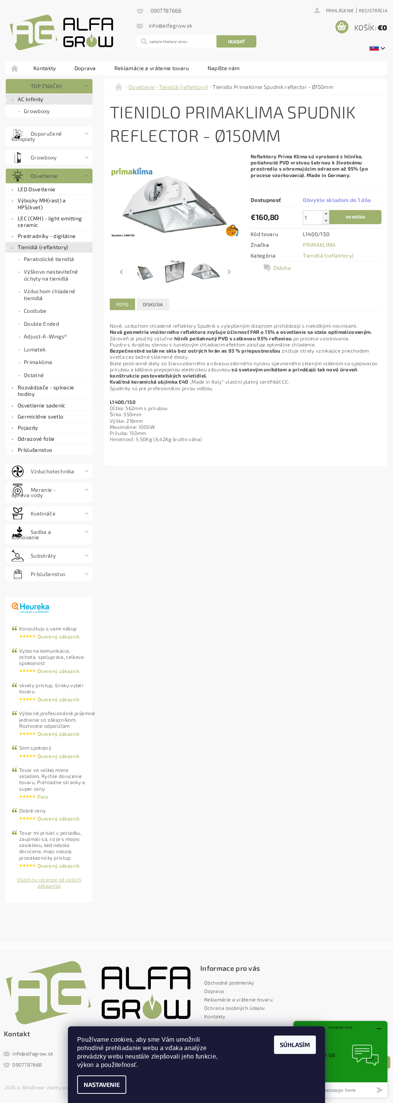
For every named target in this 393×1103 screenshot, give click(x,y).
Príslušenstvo (35, 449)
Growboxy (37, 111)
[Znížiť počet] (325, 221)
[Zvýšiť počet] (325, 213)
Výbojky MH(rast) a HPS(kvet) (42, 203)
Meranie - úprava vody (34, 492)
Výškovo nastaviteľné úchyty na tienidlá (51, 275)
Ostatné (34, 375)
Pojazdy (28, 427)
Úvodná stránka (15, 68)
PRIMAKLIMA (319, 244)
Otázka (282, 267)
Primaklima (38, 362)
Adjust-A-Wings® (46, 336)
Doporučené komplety (37, 136)
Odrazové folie (36, 438)
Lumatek (35, 349)
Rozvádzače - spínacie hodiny (46, 390)
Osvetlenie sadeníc (42, 405)
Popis (122, 304)
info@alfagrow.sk (32, 1053)
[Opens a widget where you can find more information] (340, 1059)
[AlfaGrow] (69, 32)
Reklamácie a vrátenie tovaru (151, 68)
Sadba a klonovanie (31, 534)
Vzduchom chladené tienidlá (49, 294)
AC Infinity (30, 99)
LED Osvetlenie (36, 189)
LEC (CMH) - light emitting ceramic (50, 221)
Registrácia (373, 10)
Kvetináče (43, 513)
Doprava (85, 68)
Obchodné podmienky (229, 983)
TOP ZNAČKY (46, 86)
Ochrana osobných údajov (234, 1008)
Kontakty (44, 68)
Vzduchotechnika (52, 471)
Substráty (43, 555)
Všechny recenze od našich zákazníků (49, 882)
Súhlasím (295, 1044)
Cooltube (35, 310)
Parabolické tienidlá (49, 259)
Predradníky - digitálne (47, 236)
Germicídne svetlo (40, 416)
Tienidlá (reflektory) (43, 247)
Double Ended (41, 323)
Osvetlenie (44, 175)
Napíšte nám (224, 68)
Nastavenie (102, 1084)
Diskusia (153, 304)
